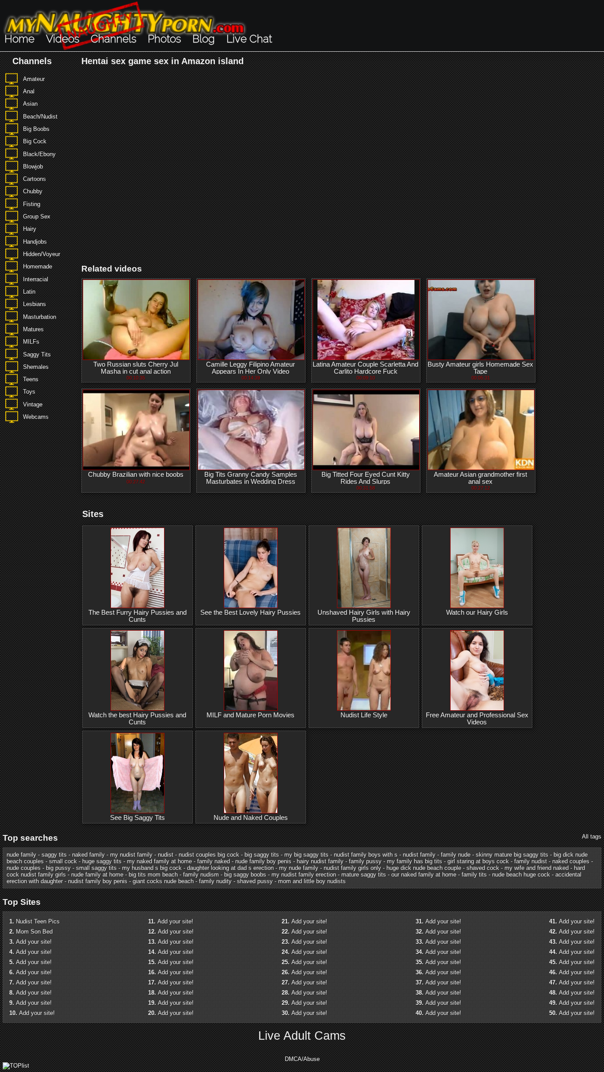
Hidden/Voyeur (41, 254)
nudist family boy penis (97, 881)
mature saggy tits (363, 874)
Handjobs (35, 241)
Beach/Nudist (40, 116)
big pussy (58, 868)
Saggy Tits (37, 354)
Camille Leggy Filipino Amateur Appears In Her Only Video (250, 368)
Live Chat (249, 38)
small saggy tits (96, 868)
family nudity (215, 881)
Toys (29, 391)
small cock (63, 861)
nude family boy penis (263, 861)
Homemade (37, 266)
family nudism (201, 874)
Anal (28, 91)
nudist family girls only (352, 868)
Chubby (32, 191)
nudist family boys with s (366, 854)
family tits (474, 874)
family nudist (530, 861)
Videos (62, 38)
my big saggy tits (306, 854)
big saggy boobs (245, 874)
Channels (113, 38)
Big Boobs (36, 129)
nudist (165, 854)
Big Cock (34, 141)
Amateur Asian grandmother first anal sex (480, 478)
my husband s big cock (152, 868)
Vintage (32, 404)
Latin (29, 291)
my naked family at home (159, 861)
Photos (164, 38)
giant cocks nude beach (163, 881)
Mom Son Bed (34, 931)
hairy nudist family (320, 861)
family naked (213, 861)
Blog (203, 38)
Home (19, 38)
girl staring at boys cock (478, 861)
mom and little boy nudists (312, 881)
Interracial (35, 279)
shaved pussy (255, 881)
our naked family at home (423, 874)
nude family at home (97, 874)
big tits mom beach (153, 874)
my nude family (298, 868)
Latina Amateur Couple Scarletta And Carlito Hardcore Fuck (365, 368)
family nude (455, 854)
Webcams (36, 416)
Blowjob (33, 166)
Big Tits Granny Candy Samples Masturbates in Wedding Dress (250, 478)
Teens (30, 379)
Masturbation (39, 317)
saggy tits (54, 854)
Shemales (36, 367)
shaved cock (482, 868)
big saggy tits (262, 854)
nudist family (419, 854)
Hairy (29, 229)
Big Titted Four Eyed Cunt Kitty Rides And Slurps (365, 478)
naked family (88, 854)
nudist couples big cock (209, 854)
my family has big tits (414, 861)
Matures (33, 329)
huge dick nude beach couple (423, 868)
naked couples (570, 861)
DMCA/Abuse (302, 1059)
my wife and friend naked (537, 868)
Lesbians (34, 304)
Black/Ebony (39, 154)
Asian (30, 103)
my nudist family (131, 854)
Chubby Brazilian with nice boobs (135, 474)
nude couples (24, 868)
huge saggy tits (102, 861)
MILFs (31, 341)
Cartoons (34, 179)
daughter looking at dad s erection (230, 868)
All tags (591, 836)
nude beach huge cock (521, 874)
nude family (21, 854)
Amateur (34, 79)
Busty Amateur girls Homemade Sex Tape (480, 368)
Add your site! (34, 941)
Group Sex (36, 216)
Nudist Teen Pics (38, 921)
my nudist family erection (303, 874)
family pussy (365, 861)
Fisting (31, 204)
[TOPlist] (16, 1065)
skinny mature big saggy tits (512, 854)
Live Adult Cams (302, 1035)
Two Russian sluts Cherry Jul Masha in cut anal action (135, 368)
